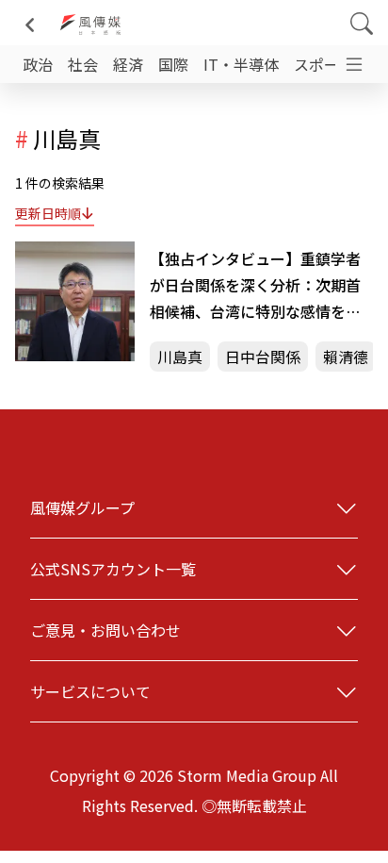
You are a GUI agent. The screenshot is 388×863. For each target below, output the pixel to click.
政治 (38, 64)
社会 (83, 64)
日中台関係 (262, 356)
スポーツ (324, 64)
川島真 (179, 356)
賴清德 (345, 356)
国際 (173, 64)
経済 (128, 64)
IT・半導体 (241, 64)
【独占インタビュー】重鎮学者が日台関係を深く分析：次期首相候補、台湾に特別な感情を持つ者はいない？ (255, 285)
